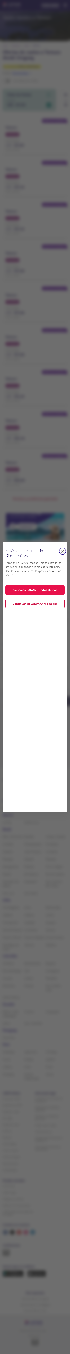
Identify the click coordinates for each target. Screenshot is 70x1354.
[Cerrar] (62, 551)
